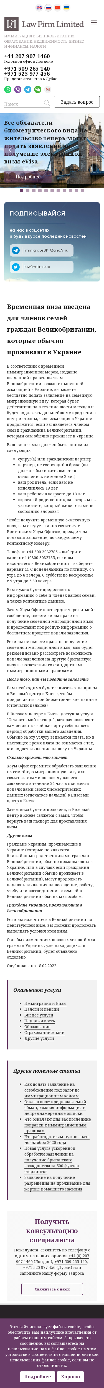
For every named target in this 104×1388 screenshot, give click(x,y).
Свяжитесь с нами (52, 1289)
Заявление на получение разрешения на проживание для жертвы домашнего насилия (57, 1183)
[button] (21, 190)
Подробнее (28, 177)
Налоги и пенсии (41, 1009)
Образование (37, 1026)
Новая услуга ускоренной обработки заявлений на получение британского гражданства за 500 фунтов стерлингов (51, 1160)
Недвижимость (39, 1020)
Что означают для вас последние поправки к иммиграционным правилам (57, 1124)
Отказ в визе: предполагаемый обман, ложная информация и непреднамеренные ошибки (55, 1107)
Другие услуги (39, 1038)
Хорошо (70, 1377)
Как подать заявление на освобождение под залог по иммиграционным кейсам (52, 1090)
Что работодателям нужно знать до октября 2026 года (57, 1139)
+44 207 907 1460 (27, 56)
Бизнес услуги (38, 1015)
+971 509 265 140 (27, 69)
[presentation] (9, 150)
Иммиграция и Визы (45, 1003)
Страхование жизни (44, 1032)
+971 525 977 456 (27, 74)
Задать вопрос (77, 102)
